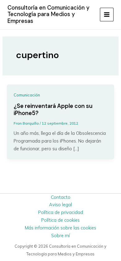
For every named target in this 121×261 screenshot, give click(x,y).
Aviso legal (60, 205)
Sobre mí (60, 235)
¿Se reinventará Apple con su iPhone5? (53, 109)
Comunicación (27, 94)
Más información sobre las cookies (60, 228)
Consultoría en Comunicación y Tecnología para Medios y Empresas (48, 14)
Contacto (60, 197)
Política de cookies (60, 220)
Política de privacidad (60, 212)
